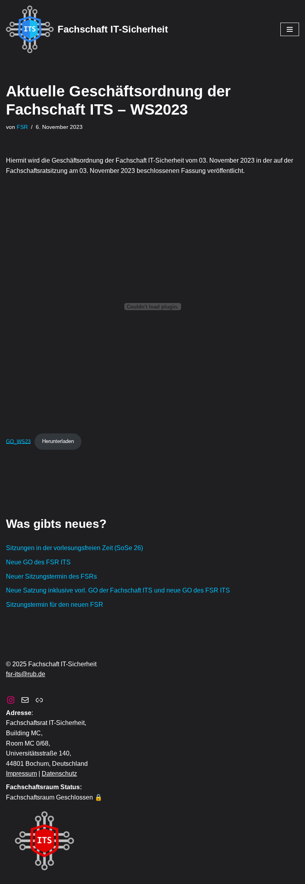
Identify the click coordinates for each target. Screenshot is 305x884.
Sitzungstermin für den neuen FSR (54, 604)
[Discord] (39, 700)
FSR (22, 127)
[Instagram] (10, 700)
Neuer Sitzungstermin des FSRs (51, 576)
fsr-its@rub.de (25, 674)
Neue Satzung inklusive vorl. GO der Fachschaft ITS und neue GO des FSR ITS (118, 590)
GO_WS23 (18, 441)
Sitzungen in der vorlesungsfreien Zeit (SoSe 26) (74, 548)
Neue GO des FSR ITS (38, 562)
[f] (25, 700)
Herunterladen (58, 441)
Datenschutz (59, 773)
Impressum (21, 773)
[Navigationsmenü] (289, 29)
